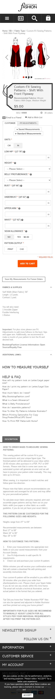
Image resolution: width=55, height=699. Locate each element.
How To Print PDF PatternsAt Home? (20, 421)
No (9, 237)
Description (11, 439)
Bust (12, 185)
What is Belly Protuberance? (16, 403)
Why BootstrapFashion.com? (16, 396)
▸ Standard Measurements (28, 133)
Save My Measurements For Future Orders (24, 279)
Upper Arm (11, 208)
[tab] (10, 123)
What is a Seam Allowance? (15, 400)
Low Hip (13, 151)
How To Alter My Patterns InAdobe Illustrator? (24, 411)
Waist (12, 220)
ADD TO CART (27, 263)
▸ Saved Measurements (28, 129)
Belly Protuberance (16, 174)
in (18, 145)
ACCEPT (28, 695)
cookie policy (32, 689)
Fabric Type (20, 31)
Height (8, 163)
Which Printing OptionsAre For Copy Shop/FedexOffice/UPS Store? (20, 416)
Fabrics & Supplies (12, 287)
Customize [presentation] (10, 123)
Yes (23, 237)
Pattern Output (14, 243)
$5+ (11, 31)
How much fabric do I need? (16, 392)
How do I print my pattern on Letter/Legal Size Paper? (25, 387)
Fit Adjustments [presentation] (28, 123)
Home (4, 31)
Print (10, 249)
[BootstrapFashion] (18, 7)
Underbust (15, 197)
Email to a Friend (13, 117)
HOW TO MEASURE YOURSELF (25, 367)
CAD (22, 249)
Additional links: (12, 355)
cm (9, 145)
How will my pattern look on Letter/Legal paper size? (25, 381)
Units (8, 139)
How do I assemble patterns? (16, 407)
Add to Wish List (35, 117)
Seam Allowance (14, 231)
